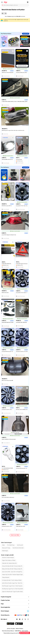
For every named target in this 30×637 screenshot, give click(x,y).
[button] (2, 2)
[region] (15, 41)
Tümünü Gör (25, 33)
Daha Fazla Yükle (15, 535)
